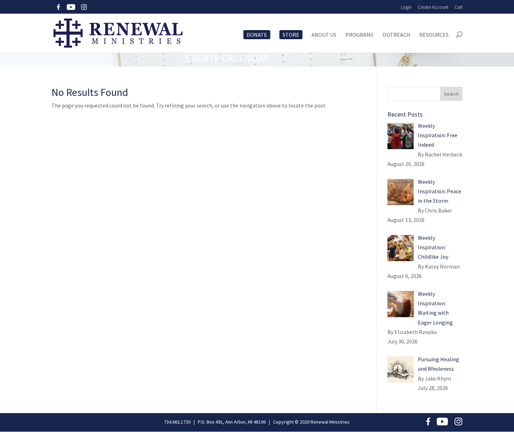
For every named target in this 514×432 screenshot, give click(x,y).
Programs (359, 35)
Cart (459, 7)
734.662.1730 (177, 422)
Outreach (396, 35)
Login (406, 7)
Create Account (433, 7)
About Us (324, 35)
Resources (434, 35)
